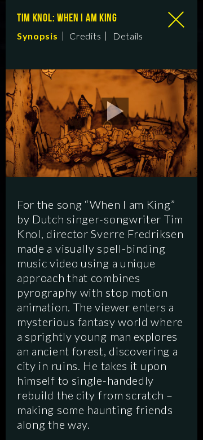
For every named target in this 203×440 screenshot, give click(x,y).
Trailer (121, 111)
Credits (85, 36)
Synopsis (37, 36)
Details (128, 36)
